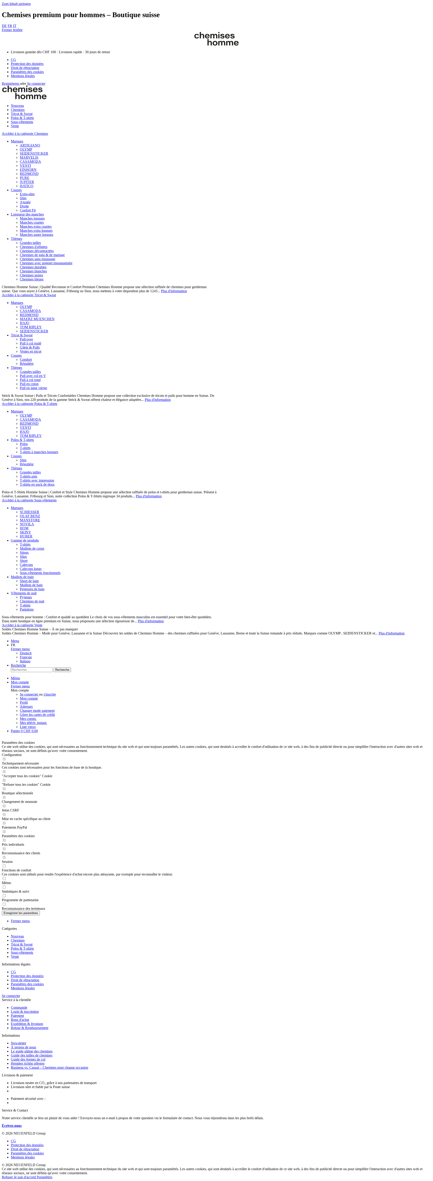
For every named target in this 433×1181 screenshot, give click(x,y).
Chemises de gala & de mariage (42, 255)
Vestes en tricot (30, 351)
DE (4, 26)
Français (26, 657)
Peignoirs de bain (32, 589)
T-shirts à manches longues (39, 452)
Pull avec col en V (33, 376)
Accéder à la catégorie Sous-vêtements (29, 500)
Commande (19, 1007)
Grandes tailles (30, 243)
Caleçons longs (30, 569)
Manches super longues (36, 235)
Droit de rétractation (25, 68)
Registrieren (11, 83)
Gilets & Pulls (30, 347)
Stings (24, 552)
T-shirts (25, 448)
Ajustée (25, 202)
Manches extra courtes (36, 226)
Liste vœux (28, 727)
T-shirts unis (28, 476)
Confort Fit (28, 210)
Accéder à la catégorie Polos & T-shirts (29, 404)
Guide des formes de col (28, 1059)
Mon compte (29, 698)
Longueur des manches (27, 214)
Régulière (27, 363)
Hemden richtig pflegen (27, 1063)
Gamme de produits (25, 540)
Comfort (26, 359)
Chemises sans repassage (37, 259)
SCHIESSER (29, 512)
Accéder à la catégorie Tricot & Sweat (29, 295)
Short (24, 561)
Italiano (25, 661)
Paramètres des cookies (27, 72)
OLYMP (26, 149)
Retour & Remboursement (29, 1028)
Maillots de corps (32, 548)
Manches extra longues (36, 230)
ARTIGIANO (30, 145)
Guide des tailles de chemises (31, 1055)
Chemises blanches (33, 271)
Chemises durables (33, 267)
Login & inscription (25, 1011)
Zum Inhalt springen (16, 4)
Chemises (18, 940)
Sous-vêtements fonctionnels (40, 573)
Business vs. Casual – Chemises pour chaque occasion (49, 1067)
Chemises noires (31, 275)
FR (10, 26)
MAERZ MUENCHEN (37, 319)
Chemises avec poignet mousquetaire (46, 263)
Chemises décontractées (37, 251)
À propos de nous (23, 1047)
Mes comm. (28, 719)
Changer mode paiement (37, 710)
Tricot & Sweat (21, 335)
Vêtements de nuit (24, 593)
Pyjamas (26, 597)
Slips (23, 556)
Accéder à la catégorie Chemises (25, 134)
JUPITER (27, 182)
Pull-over (26, 339)
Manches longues (32, 218)
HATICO (26, 186)
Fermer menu (20, 649)
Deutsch (26, 653)
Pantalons (27, 609)
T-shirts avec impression (37, 480)
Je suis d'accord (25, 1177)
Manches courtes (32, 222)
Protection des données (27, 64)
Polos (24, 444)
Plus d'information (174, 291)
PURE (24, 178)
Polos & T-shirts (22, 440)
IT (14, 26)
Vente (15, 956)
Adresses (26, 706)
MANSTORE (30, 520)
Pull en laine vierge (33, 388)
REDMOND (29, 174)
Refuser (8, 1177)
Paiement (17, 1016)
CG (13, 60)
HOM (24, 528)
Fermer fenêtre (12, 30)
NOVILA (27, 524)
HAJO (24, 323)
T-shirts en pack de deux (37, 484)
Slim (23, 198)
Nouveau (17, 936)
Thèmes (16, 239)
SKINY (25, 532)
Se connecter (36, 83)
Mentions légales (23, 76)
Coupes (16, 190)
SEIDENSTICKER (34, 153)
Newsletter (18, 1043)
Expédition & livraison (27, 1024)
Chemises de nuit (32, 601)
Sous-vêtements (22, 952)
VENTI (25, 166)
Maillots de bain (22, 577)
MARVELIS (29, 157)
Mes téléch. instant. (33, 723)
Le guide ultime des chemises (32, 1051)
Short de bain (29, 581)
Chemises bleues (32, 279)
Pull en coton (29, 384)
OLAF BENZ (30, 516)
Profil (24, 702)
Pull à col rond (30, 380)
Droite (24, 206)
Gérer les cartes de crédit (37, 715)
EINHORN (28, 170)
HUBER (26, 536)
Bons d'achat (20, 1020)
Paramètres (44, 1177)
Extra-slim (27, 194)
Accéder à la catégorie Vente (22, 625)
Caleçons (26, 565)
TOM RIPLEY (31, 327)
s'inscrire (50, 694)
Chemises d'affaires (33, 247)
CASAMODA (30, 161)
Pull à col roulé (30, 343)
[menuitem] (221, 60)
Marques (17, 141)
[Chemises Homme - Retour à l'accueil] (216, 44)
